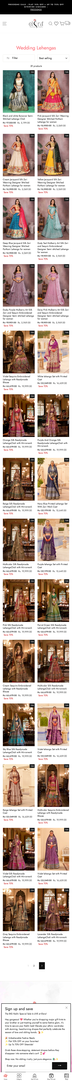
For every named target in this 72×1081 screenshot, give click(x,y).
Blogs (66, 1079)
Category (19, 1079)
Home (5, 1079)
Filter (14, 58)
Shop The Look (51, 1079)
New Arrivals (34, 1079)
